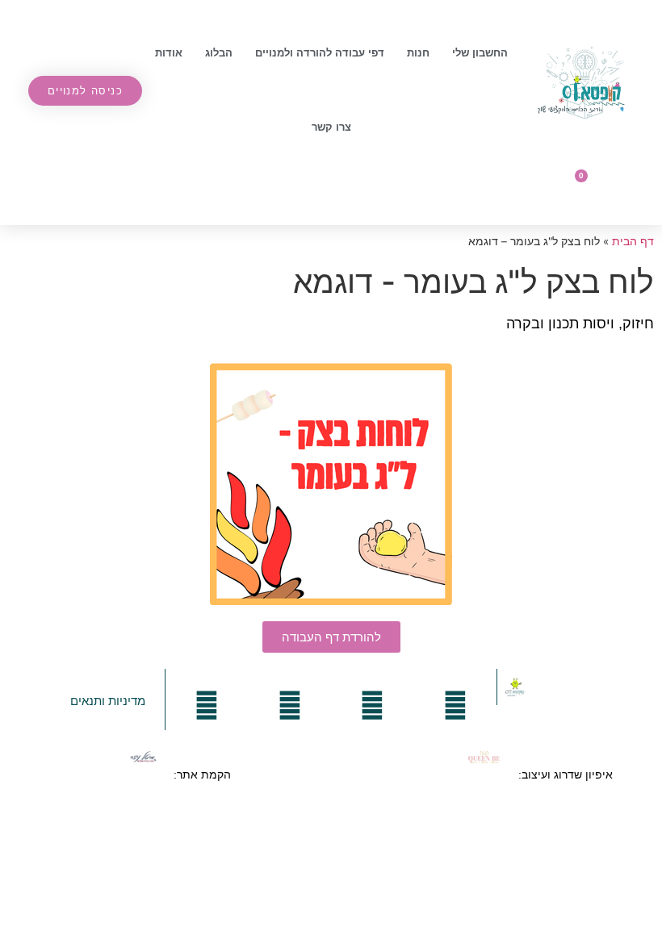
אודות (168, 53)
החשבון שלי (480, 53)
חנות (418, 53)
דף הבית (633, 241)
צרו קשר (331, 127)
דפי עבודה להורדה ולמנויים (319, 53)
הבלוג (219, 53)
